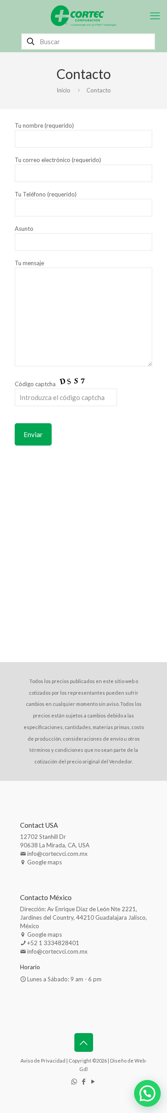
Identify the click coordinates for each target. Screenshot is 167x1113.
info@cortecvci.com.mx (57, 853)
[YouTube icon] (93, 1081)
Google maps (44, 862)
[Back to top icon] (83, 1042)
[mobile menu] (155, 15)
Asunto (24, 228)
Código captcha (36, 384)
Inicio (63, 90)
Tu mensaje (29, 263)
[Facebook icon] (83, 1081)
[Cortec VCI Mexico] (83, 15)
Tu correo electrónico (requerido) (58, 159)
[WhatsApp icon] (74, 1081)
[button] (147, 1093)
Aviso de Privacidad (42, 1060)
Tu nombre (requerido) (44, 125)
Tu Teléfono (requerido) (46, 194)
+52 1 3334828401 (53, 942)
